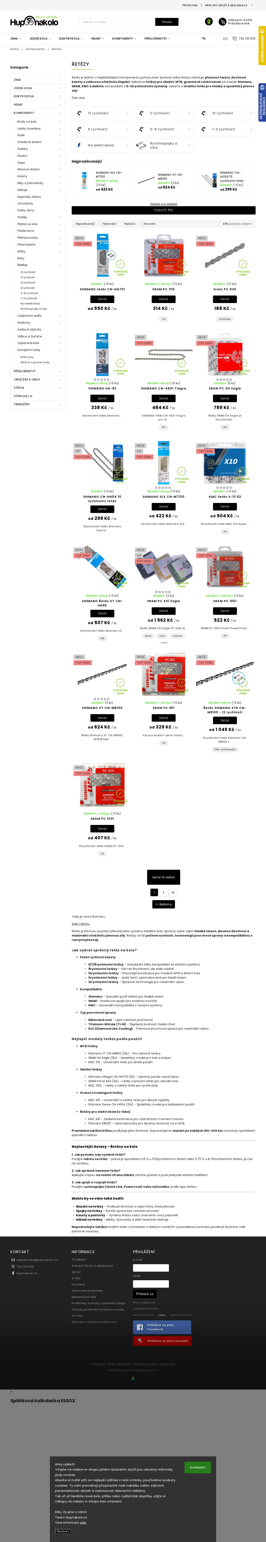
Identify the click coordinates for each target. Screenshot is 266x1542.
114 (163, 319)
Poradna (78, 1284)
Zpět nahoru (81, 924)
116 (163, 427)
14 (173, 892)
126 (225, 427)
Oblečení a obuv (27, 379)
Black (148, 636)
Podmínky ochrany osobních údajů (98, 1303)
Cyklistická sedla (29, 316)
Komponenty (24, 113)
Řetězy (22, 265)
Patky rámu (25, 210)
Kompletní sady (28, 350)
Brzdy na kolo (27, 122)
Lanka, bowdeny (29, 128)
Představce (25, 231)
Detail (102, 299)
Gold (162, 636)
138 (102, 638)
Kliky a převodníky (30, 183)
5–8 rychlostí (29, 293)
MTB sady (27, 357)
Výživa (19, 388)
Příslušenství (24, 371)
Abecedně (149, 223)
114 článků (225, 319)
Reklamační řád (84, 1297)
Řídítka (22, 149)
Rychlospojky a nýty (34, 309)
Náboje (22, 190)
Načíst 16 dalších (163, 877)
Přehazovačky (27, 238)
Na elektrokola (30, 303)
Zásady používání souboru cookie (98, 1309)
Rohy (21, 258)
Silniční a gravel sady (35, 362)
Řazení (22, 156)
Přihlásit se (145, 1294)
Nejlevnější (109, 223)
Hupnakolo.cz (27, 1273)
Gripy (21, 163)
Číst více (78, 98)
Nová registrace (144, 1302)
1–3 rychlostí (29, 298)
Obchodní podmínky (87, 1290)
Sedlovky (23, 323)
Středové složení (29, 142)
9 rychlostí (27, 288)
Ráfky (21, 251)
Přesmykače (26, 244)
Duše (21, 135)
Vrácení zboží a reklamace (226, 5)
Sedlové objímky (29, 329)
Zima (17, 80)
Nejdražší (129, 223)
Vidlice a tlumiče (29, 336)
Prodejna (190, 5)
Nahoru (165, 904)
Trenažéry (22, 404)
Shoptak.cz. (149, 1370)
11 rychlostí (27, 277)
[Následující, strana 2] (163, 892)
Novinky (78, 1315)
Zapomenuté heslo (146, 1308)
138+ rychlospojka (224, 749)
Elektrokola (24, 96)
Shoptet (124, 1370)
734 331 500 (25, 1266)
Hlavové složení (28, 169)
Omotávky (25, 203)
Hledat (167, 22)
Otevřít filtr (163, 210)
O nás (76, 1278)
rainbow (177, 636)
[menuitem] (17, 38)
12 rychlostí (28, 272)
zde (83, 1522)
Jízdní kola (23, 88)
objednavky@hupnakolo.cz (37, 1260)
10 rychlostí (28, 282)
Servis (76, 1272)
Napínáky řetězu (29, 197)
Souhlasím (198, 1467)
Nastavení (63, 1531)
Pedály (22, 217)
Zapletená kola (28, 343)
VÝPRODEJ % (23, 396)
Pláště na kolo (27, 224)
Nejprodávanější (85, 223)
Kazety (22, 176)
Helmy (18, 104)
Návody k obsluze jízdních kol (94, 1322)
